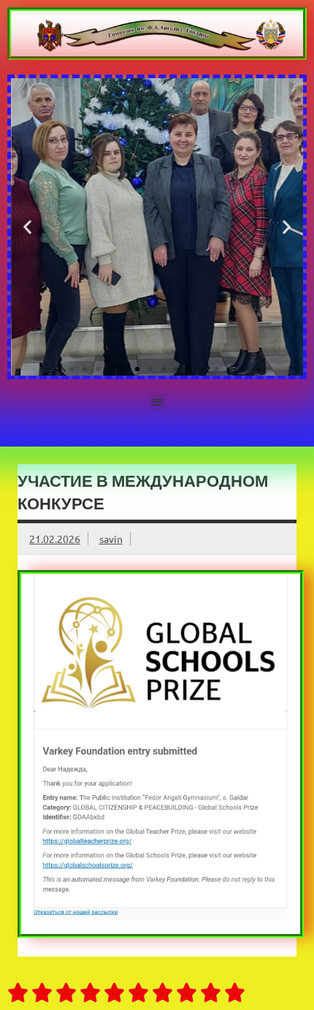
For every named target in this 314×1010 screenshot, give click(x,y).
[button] (27, 227)
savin (111, 538)
